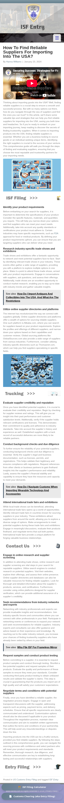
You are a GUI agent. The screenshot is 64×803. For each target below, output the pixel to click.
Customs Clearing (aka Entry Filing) (32, 796)
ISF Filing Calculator (32, 787)
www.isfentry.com (13, 791)
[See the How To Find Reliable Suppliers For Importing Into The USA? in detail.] (32, 546)
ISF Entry (53, 779)
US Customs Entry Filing (25, 779)
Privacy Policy (51, 791)
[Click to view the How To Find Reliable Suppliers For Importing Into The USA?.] (32, 198)
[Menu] (57, 38)
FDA (56, 233)
